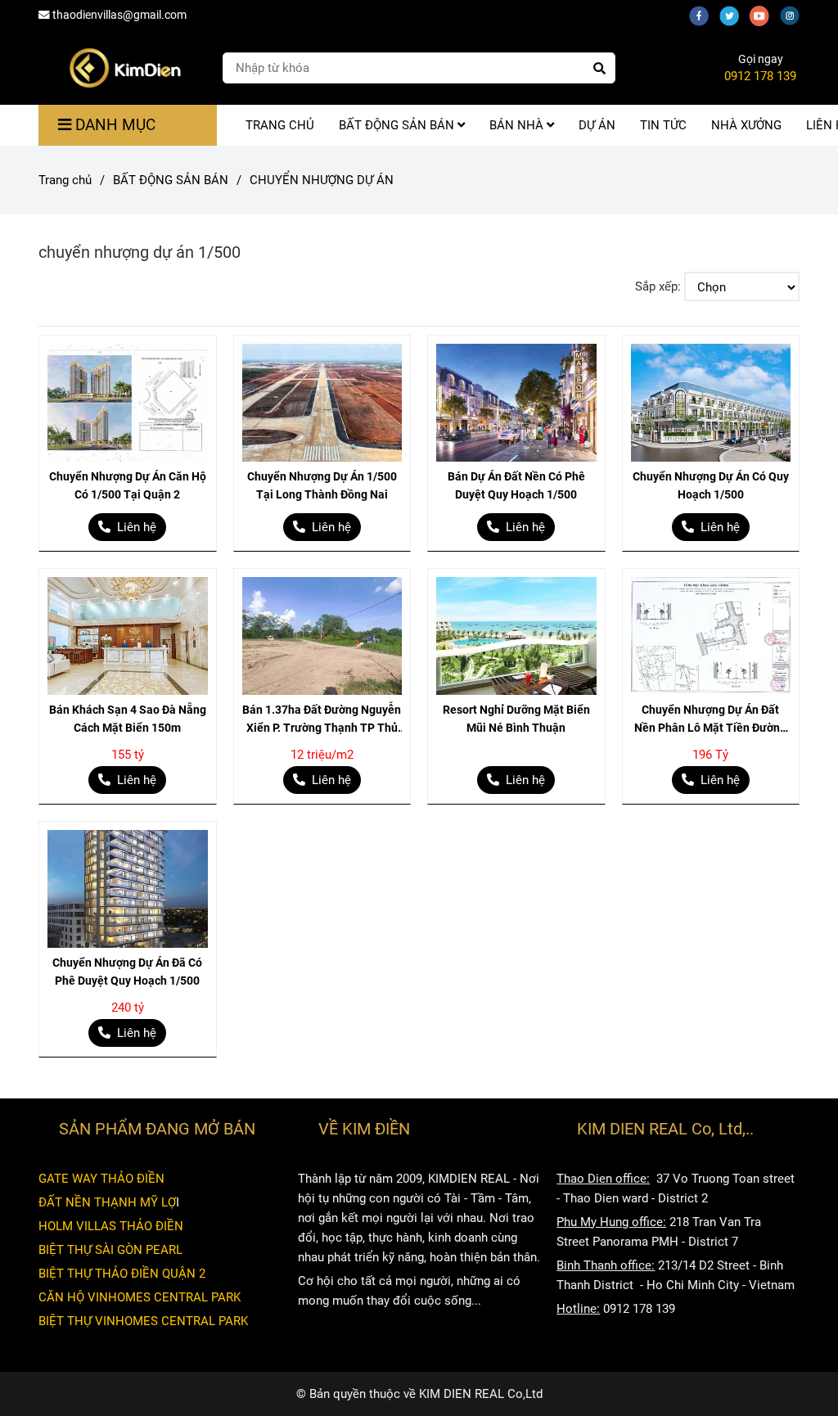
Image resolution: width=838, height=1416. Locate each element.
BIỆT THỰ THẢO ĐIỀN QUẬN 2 (121, 1273)
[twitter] (734, 14)
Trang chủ (65, 180)
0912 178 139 (760, 76)
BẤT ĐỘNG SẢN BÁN (398, 125)
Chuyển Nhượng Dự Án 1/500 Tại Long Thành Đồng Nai (322, 485)
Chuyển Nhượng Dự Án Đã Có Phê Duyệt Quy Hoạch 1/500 (127, 971)
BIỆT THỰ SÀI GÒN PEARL (110, 1249)
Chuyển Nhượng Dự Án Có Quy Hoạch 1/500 (711, 485)
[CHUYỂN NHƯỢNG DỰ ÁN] (124, 67)
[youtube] (765, 14)
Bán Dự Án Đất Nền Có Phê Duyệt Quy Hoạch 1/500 (516, 485)
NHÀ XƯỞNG (746, 125)
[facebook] (704, 14)
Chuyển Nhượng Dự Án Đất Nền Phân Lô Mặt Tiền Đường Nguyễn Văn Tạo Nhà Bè (710, 720)
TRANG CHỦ (280, 125)
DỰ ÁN (597, 125)
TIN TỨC (663, 125)
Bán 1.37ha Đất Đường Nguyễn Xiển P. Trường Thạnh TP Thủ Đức (321, 720)
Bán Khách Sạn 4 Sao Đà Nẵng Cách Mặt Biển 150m (127, 718)
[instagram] (794, 14)
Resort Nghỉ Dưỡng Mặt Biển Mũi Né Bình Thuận (516, 718)
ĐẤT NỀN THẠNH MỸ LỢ (107, 1202)
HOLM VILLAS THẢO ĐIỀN (110, 1226)
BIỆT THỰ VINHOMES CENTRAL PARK (143, 1321)
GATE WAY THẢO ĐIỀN (101, 1178)
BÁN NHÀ (518, 125)
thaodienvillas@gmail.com (119, 14)
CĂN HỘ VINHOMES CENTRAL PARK (139, 1297)
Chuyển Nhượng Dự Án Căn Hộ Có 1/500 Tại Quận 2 (127, 485)
